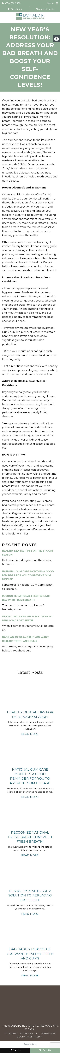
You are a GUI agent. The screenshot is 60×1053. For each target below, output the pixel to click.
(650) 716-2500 (13, 3)
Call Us (16, 1050)
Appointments (46, 9)
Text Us (46, 1050)
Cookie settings (30, 1044)
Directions (16, 9)
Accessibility (28, 1033)
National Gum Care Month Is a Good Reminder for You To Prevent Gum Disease (28, 575)
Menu (50, 3)
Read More (30, 734)
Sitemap (10, 1033)
